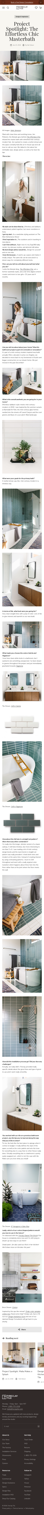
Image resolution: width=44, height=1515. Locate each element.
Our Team (5, 1444)
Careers (5, 1463)
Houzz (26, 1483)
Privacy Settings (30, 1459)
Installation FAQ (8, 1495)
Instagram (27, 1475)
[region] (22, 2)
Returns (27, 1448)
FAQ (25, 1444)
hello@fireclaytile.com (15, 1409)
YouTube (27, 1495)
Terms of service (18, 1508)
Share (23, 1330)
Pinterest (27, 1487)
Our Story (5, 1440)
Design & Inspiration (22, 16)
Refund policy (29, 1508)
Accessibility (28, 1463)
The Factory (6, 1448)
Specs (4, 1487)
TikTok (26, 1479)
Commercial (6, 1479)
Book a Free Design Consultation (22, 2)
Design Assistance (8, 1483)
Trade (4, 1475)
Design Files (6, 1491)
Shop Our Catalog (8, 1499)
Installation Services (9, 1451)
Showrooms (6, 1455)
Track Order (28, 1440)
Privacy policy (6, 1508)
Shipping (27, 1451)
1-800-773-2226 (14, 1406)
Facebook (27, 1491)
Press (4, 1459)
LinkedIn (27, 1499)
